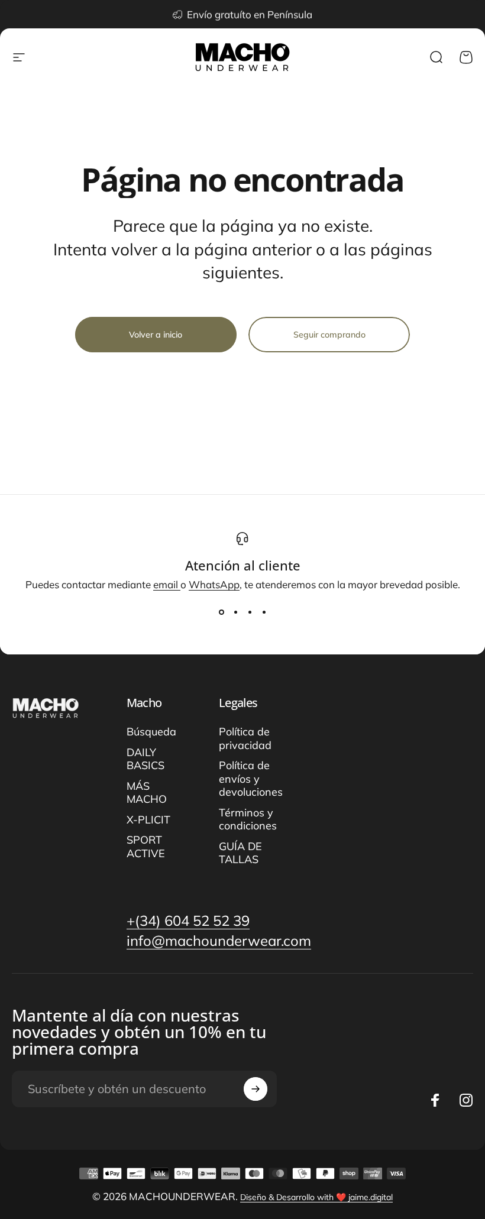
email (166, 584)
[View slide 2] (235, 612)
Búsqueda (151, 731)
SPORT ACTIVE (146, 847)
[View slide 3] (249, 612)
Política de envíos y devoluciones (251, 779)
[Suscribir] (255, 1089)
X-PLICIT (148, 819)
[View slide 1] (221, 612)
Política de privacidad (245, 738)
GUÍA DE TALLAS (240, 853)
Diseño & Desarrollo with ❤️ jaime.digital (316, 1197)
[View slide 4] (264, 612)
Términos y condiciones (248, 819)
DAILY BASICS (145, 759)
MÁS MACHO (147, 793)
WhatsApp (214, 584)
